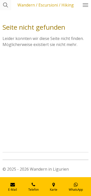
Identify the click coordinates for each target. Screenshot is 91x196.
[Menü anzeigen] (85, 5)
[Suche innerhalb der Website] (5, 5)
